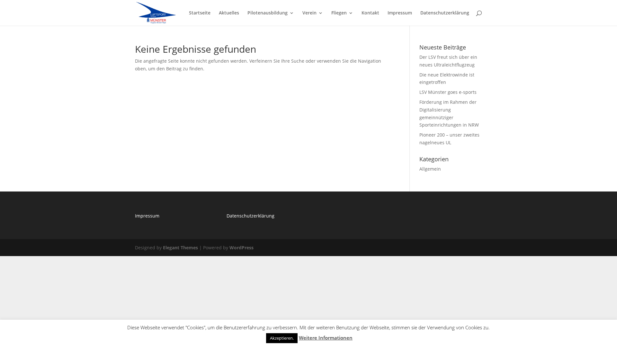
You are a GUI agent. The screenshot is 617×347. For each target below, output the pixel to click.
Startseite (199, 13)
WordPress (241, 248)
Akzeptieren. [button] (282, 338)
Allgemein (430, 169)
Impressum (400, 13)
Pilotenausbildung (267, 13)
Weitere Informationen (326, 337)
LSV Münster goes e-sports (448, 92)
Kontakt (370, 13)
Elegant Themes (180, 248)
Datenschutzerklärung (444, 13)
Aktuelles (229, 13)
